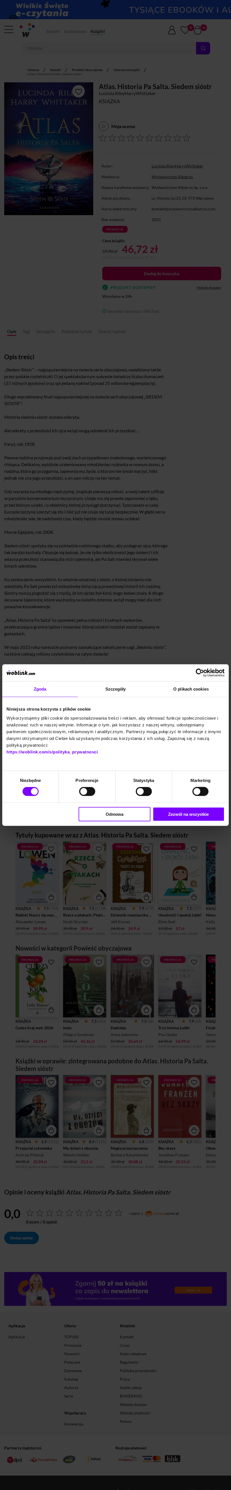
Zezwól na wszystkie (188, 814)
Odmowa (114, 814)
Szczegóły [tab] (115, 689)
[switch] (87, 791)
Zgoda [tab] (40, 689)
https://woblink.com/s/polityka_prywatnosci (52, 751)
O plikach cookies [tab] (191, 689)
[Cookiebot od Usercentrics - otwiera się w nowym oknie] (200, 673)
